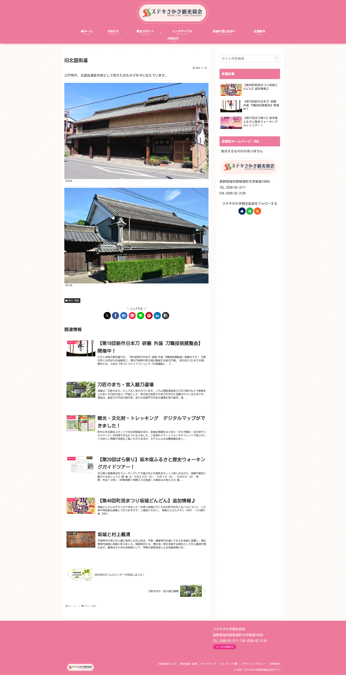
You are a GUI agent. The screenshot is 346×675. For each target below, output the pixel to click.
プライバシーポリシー (253, 664)
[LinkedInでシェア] (157, 315)
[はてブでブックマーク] (123, 315)
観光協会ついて (168, 664)
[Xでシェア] (107, 315)
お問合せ (275, 664)
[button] (165, 315)
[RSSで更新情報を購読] (257, 211)
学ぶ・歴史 (73, 300)
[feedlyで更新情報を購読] (249, 211)
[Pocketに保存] (132, 315)
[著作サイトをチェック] (242, 211)
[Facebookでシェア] (115, 315)
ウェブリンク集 (228, 664)
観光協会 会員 (189, 664)
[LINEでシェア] (140, 315)
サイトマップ (208, 664)
